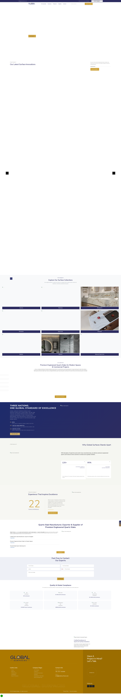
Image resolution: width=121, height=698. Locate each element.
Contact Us (36, 671)
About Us (13, 671)
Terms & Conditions (73, 691)
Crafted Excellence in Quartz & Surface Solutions (81, 641)
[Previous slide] (118, 53)
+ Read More (12, 538)
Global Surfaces (16, 691)
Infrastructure (13, 673)
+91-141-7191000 (60, 671)
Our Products (36, 670)
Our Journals (43, 3)
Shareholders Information (39, 675)
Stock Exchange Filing (38, 677)
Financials (36, 674)
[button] (7, 173)
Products (55, 3)
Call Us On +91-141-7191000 (84, 1)
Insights (59, 3)
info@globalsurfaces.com (61, 675)
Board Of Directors (14, 675)
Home (12, 670)
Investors (49, 3)
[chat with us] (1, 696)
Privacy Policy (65, 691)
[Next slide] (115, 53)
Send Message (60, 578)
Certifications (13, 674)
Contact (64, 3)
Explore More (15, 433)
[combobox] (63, 569)
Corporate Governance (38, 673)
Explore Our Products (60, 396)
